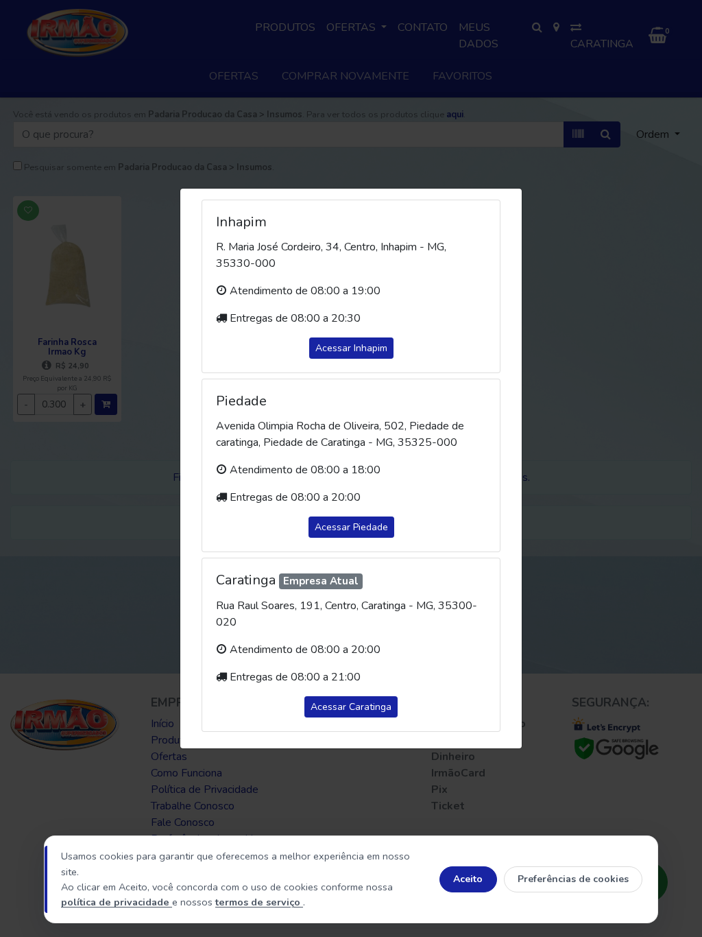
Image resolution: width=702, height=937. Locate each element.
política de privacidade (116, 902)
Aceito (468, 879)
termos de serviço (259, 902)
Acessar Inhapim (351, 348)
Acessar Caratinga (351, 706)
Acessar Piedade (351, 527)
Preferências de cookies (573, 879)
